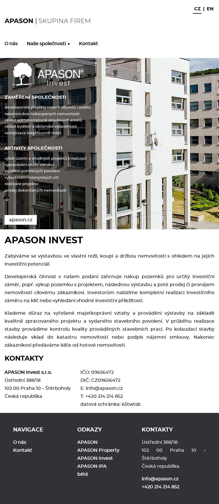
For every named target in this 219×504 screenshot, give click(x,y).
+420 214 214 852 (104, 396)
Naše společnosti (46, 43)
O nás (11, 43)
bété (82, 474)
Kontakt (88, 43)
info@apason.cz (104, 388)
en (210, 9)
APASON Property (98, 450)
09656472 (102, 372)
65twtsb (131, 404)
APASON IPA (92, 466)
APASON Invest (95, 458)
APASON (87, 442)
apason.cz (20, 220)
